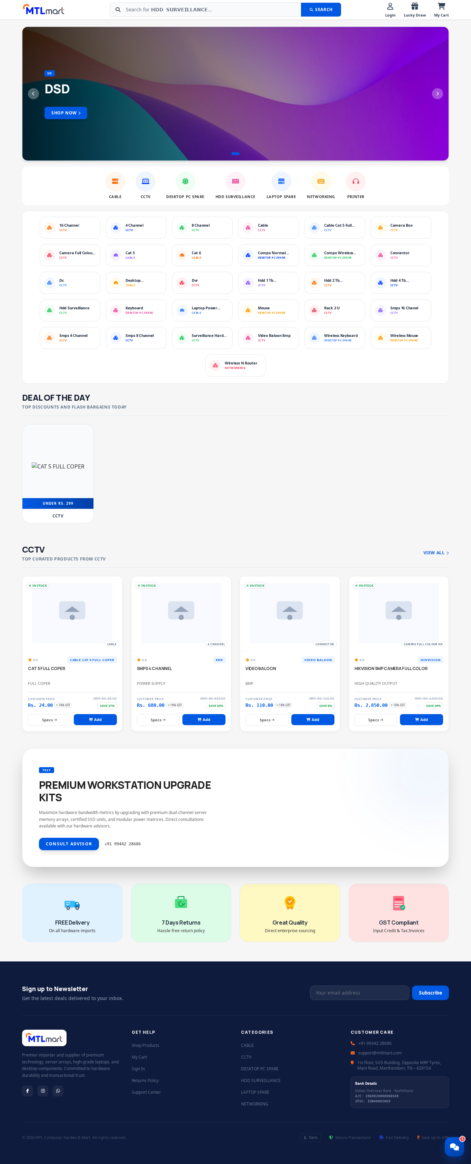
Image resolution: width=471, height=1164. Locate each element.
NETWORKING (254, 1104)
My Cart (139, 1057)
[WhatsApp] (57, 1090)
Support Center (146, 1092)
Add (98, 719)
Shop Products (145, 1045)
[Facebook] (27, 1090)
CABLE (247, 1045)
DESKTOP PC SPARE (260, 1069)
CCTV (246, 1057)
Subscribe (430, 992)
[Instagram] (42, 1090)
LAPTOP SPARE (255, 1092)
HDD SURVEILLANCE (261, 1080)
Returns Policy (145, 1080)
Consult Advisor (69, 844)
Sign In (138, 1069)
